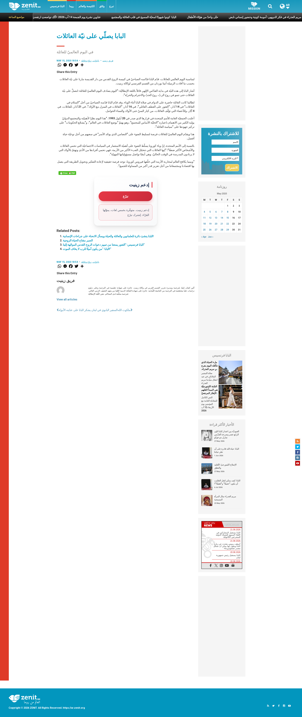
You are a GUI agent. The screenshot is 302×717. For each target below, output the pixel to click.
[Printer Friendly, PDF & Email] (67, 173)
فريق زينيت (108, 60)
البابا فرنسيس (57, 6)
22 (227, 224)
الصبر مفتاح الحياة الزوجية (78, 240)
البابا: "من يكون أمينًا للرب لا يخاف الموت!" (87, 248)
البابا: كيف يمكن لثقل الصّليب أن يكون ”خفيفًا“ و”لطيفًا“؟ (227, 482)
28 (222, 229)
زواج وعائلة (86, 60)
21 (222, 224)
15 (227, 218)
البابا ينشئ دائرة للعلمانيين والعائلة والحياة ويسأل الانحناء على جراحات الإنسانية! (108, 236)
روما (71, 6)
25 (204, 229)
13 (216, 218)
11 (204, 218)
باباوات (96, 60)
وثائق (102, 6)
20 (216, 224)
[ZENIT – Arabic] (28, 6)
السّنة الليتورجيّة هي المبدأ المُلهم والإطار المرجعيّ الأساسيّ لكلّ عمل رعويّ (209, 393)
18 (204, 224)
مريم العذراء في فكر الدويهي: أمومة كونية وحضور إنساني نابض (244, 17)
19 (210, 224)
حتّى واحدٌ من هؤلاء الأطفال (182, 17)
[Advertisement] (221, 73)
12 (210, 218)
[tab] (212, 524)
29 (227, 229)
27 (216, 229)
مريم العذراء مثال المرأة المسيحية (225, 498)
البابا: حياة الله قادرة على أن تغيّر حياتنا (226, 450)
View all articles (67, 299)
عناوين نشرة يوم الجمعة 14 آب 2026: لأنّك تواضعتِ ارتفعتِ (46, 17)
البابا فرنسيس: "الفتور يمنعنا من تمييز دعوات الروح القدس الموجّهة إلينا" (104, 244)
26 (210, 229)
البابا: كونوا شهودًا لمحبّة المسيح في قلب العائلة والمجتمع (123, 17)
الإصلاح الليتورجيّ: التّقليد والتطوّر (225, 466)
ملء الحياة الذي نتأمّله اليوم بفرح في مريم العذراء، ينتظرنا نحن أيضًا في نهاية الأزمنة (209, 369)
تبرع (111, 6)
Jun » (210, 237)
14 (222, 218)
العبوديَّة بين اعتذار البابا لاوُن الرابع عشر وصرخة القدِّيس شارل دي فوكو (226, 434)
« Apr (204, 237)
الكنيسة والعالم (87, 6)
